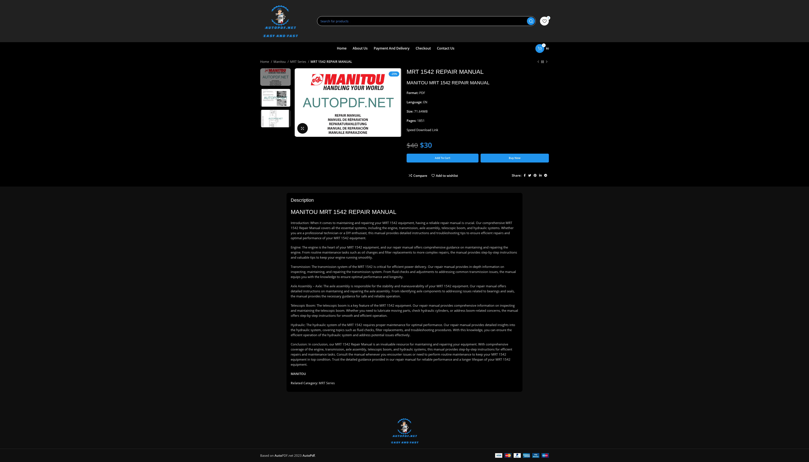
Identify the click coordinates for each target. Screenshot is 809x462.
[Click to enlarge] (302, 128)
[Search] (531, 21)
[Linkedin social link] (540, 175)
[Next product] (547, 62)
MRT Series (298, 61)
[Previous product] (538, 62)
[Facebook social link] (524, 175)
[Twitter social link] (529, 175)
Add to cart (442, 158)
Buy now (515, 158)
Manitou (280, 61)
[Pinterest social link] (535, 175)
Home (265, 61)
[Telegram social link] (545, 175)
